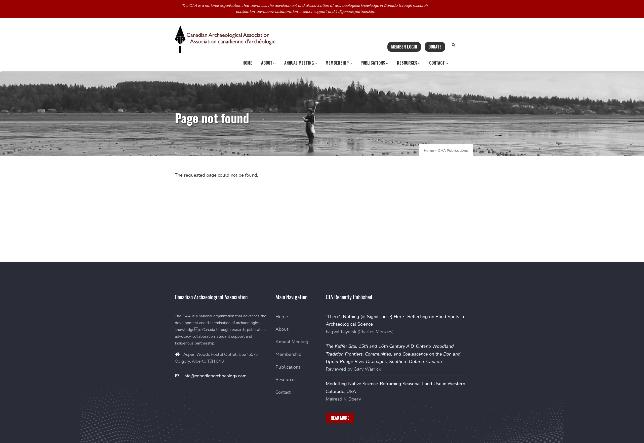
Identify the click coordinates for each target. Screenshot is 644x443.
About (266, 63)
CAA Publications (453, 151)
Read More (340, 418)
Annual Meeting (299, 63)
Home (247, 63)
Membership (337, 63)
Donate (434, 47)
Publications (372, 63)
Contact (437, 63)
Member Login (404, 47)
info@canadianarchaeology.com (214, 376)
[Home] (225, 39)
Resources (407, 63)
